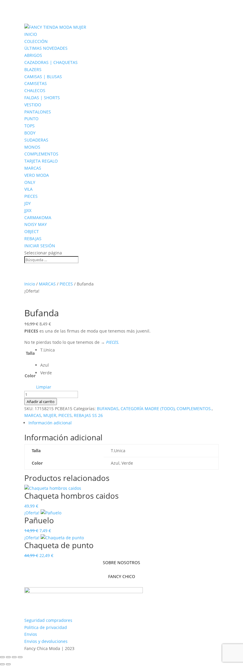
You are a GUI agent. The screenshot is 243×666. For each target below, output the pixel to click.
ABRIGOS (33, 55)
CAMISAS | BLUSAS (43, 76)
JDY (27, 203)
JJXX (27, 210)
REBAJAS (32, 238)
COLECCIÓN (36, 41)
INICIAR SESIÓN (39, 245)
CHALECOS (34, 90)
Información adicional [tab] (50, 423)
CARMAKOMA (37, 217)
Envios (30, 634)
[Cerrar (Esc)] (20, 657)
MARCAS (32, 168)
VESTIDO (32, 104)
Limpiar (43, 387)
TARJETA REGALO (41, 161)
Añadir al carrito (41, 401)
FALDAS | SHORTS (42, 97)
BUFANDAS (108, 408)
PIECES (31, 196)
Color (30, 375)
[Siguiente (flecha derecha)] (8, 664)
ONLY (29, 182)
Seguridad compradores (48, 620)
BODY (30, 133)
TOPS (29, 126)
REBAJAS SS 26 (88, 415)
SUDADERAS (36, 140)
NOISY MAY (35, 224)
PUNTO (31, 118)
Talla (30, 353)
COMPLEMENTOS (41, 154)
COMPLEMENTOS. (194, 408)
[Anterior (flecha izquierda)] (2, 664)
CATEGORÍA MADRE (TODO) (148, 408)
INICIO (30, 34)
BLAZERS (32, 69)
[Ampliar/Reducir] (2, 657)
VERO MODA (36, 175)
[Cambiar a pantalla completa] (8, 657)
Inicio (29, 284)
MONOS (32, 147)
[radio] (47, 350)
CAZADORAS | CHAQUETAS (51, 62)
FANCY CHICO (121, 576)
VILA (28, 189)
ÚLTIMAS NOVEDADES (46, 48)
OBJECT (31, 231)
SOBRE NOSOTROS (121, 562)
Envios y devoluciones (46, 641)
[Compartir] (14, 657)
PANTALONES (37, 112)
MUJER (49, 415)
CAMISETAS (35, 83)
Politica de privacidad (45, 627)
